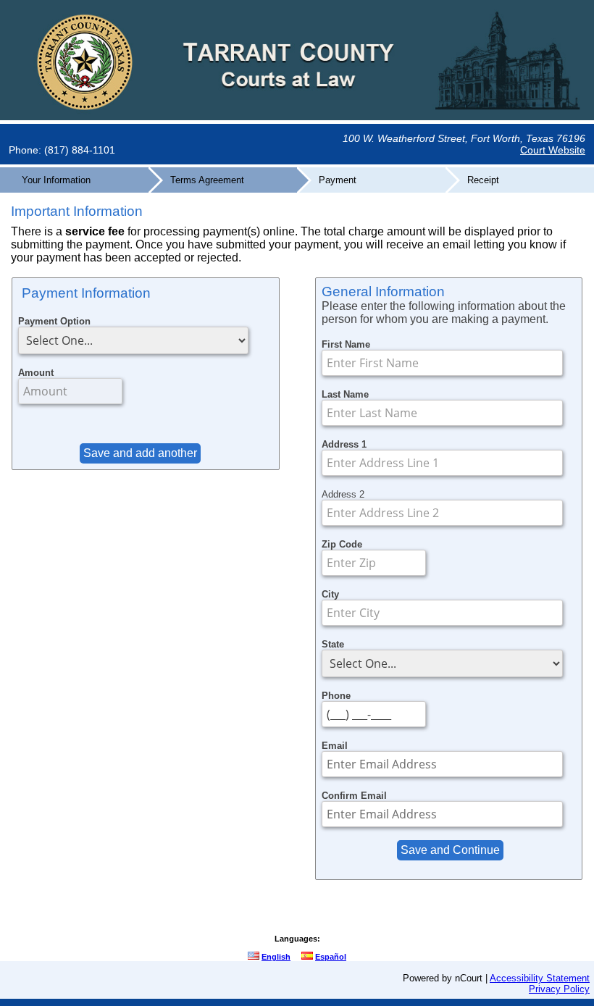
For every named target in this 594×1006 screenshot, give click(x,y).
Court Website (552, 150)
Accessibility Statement (540, 978)
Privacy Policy (559, 989)
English (276, 956)
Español (330, 956)
